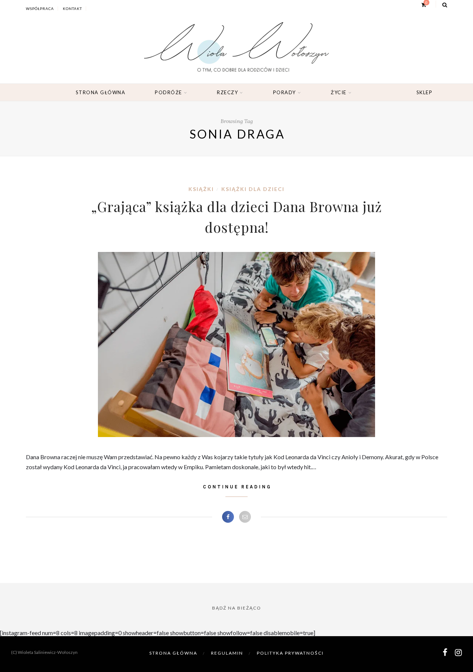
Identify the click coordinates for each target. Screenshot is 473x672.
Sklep (424, 92)
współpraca (40, 8)
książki (201, 189)
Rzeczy (227, 92)
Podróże (168, 92)
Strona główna (101, 92)
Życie (339, 92)
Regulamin (227, 653)
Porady (284, 92)
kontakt (72, 8)
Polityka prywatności (290, 653)
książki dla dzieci (253, 189)
